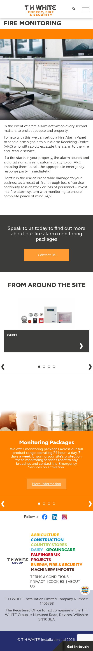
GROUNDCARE (60, 549)
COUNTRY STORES (49, 544)
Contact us (46, 255)
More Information (46, 484)
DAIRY (37, 549)
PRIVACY (37, 581)
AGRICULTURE (45, 534)
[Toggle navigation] (86, 9)
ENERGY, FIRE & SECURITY (56, 564)
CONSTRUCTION (47, 539)
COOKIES (57, 581)
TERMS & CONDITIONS (49, 577)
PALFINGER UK (45, 554)
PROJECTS (41, 559)
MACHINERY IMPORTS (52, 569)
